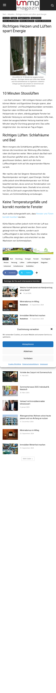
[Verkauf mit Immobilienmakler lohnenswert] (10, 405)
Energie (28, 259)
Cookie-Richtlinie (14, 364)
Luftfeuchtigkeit (32, 262)
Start (4, 14)
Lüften (22, 262)
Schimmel (7, 266)
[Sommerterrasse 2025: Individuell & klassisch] (10, 391)
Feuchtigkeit (45, 259)
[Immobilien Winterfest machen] (10, 319)
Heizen (6, 262)
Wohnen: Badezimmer (27, 21)
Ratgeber (14, 18)
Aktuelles (11, 14)
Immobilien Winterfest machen (32, 315)
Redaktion (24, 305)
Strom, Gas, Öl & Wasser (10, 21)
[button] (51, 329)
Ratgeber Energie (24, 18)
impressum (44, 364)
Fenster (36, 259)
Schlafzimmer (18, 266)
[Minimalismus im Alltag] (10, 305)
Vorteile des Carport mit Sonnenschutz (36, 372)
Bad (11, 259)
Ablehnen (28, 351)
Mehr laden (27, 459)
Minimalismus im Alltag (30, 302)
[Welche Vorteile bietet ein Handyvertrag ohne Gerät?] (10, 291)
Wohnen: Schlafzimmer (43, 21)
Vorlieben (28, 358)
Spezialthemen (36, 18)
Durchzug (19, 259)
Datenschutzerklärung (30, 364)
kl (20, 293)
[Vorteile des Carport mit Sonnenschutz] (10, 376)
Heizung (14, 262)
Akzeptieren (28, 344)
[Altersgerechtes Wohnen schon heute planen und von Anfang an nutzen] (10, 420)
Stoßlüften (30, 266)
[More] (36, 272)
